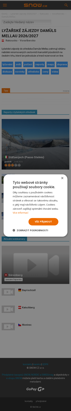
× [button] (62, 178)
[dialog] (35, 205)
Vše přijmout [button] (43, 221)
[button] (30, 230)
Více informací (20, 212)
